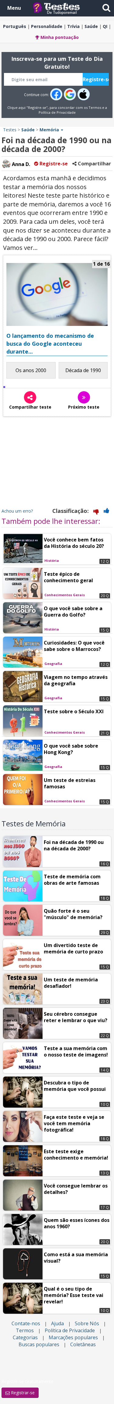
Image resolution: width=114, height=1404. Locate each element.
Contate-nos (26, 1323)
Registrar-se (22, 1392)
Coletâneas (83, 1344)
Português (14, 26)
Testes (9, 130)
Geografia (53, 663)
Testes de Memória (34, 823)
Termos (94, 107)
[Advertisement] (57, 464)
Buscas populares (39, 1344)
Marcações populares (73, 1337)
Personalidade (46, 26)
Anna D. (20, 164)
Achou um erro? (17, 511)
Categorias (25, 1337)
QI (105, 26)
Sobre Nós (87, 1323)
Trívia (73, 26)
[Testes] (61, 8)
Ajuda (57, 1323)
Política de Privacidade (57, 112)
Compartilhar (94, 163)
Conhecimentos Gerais (64, 595)
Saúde (91, 26)
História (51, 560)
